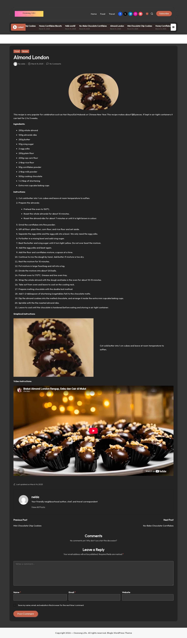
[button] (164, 13)
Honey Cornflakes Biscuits (37, 26)
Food (17, 51)
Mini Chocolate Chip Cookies (126, 26)
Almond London (104, 26)
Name (17, 592)
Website (126, 592)
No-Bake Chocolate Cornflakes (80, 26)
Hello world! (57, 26)
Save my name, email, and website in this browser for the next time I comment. (51, 605)
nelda (35, 497)
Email (72, 592)
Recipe (25, 51)
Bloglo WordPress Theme (119, 633)
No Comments (55, 64)
